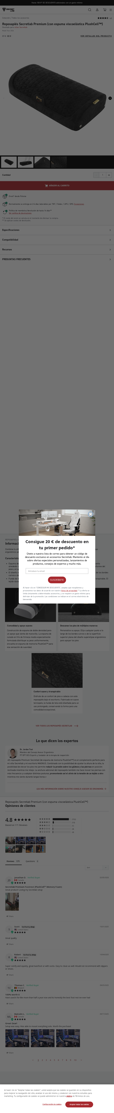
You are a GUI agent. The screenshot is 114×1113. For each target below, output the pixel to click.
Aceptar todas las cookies (79, 1104)
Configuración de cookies (52, 1104)
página (69, 1096)
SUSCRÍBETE (57, 579)
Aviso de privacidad (69, 590)
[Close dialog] (90, 514)
